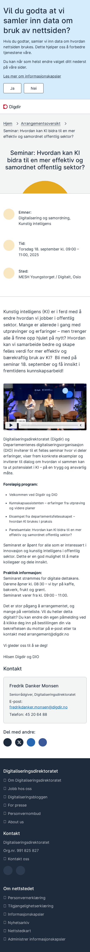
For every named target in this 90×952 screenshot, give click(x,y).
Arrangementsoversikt (40, 123)
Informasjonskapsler (26, 914)
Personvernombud (24, 813)
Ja (12, 88)
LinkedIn (20, 872)
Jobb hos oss (20, 788)
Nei (34, 88)
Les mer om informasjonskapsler (32, 76)
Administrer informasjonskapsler (37, 939)
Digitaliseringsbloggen (28, 797)
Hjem (7, 123)
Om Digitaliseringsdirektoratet (34, 780)
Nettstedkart (19, 931)
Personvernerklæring (26, 898)
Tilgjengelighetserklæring (30, 906)
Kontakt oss (18, 859)
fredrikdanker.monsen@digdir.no (38, 707)
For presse (17, 805)
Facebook (8, 872)
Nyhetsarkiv (18, 922)
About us (16, 822)
